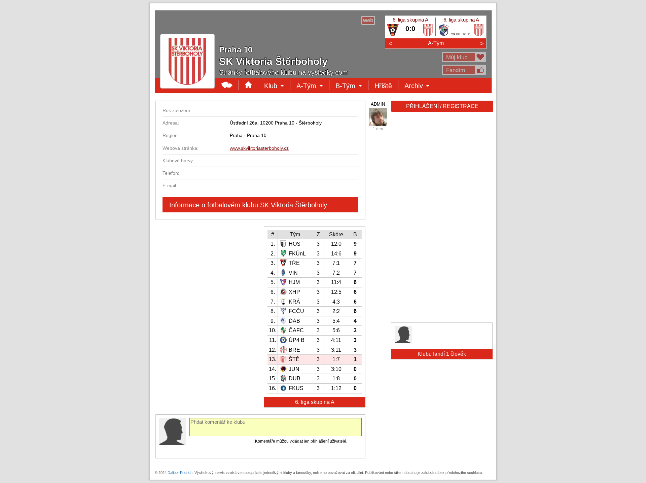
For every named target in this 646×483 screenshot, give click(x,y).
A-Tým (436, 43)
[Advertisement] (441, 219)
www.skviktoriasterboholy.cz (259, 148)
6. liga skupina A (410, 20)
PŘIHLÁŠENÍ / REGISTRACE (442, 106)
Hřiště (383, 86)
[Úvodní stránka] (248, 85)
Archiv (420, 86)
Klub (277, 86)
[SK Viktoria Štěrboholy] (428, 34)
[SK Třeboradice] (393, 34)
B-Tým (350, 86)
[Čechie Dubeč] (444, 34)
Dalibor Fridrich (180, 473)
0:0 (410, 28)
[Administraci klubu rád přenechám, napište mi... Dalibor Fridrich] (378, 117)
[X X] (403, 341)
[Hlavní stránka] (227, 85)
